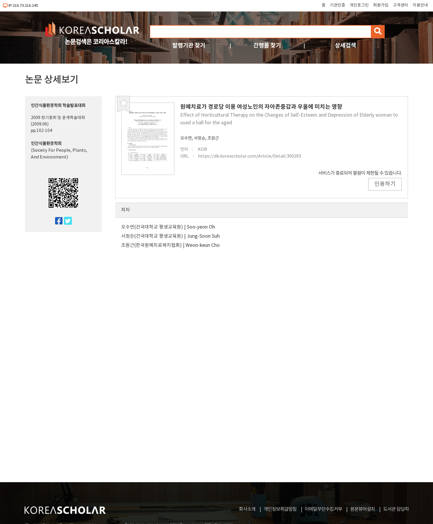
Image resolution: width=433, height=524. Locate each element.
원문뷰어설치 (362, 509)
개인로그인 (359, 5)
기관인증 (337, 5)
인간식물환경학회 (46, 143)
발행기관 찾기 (188, 45)
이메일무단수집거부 (323, 509)
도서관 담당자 (396, 509)
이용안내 (420, 5)
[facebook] (56, 221)
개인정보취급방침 (280, 509)
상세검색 (345, 45)
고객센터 (400, 5)
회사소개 (247, 509)
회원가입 (381, 5)
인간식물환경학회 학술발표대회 (58, 105)
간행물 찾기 (267, 45)
